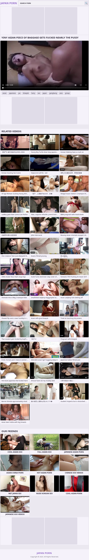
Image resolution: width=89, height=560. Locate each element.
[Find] (86, 3)
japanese (12, 93)
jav (19, 93)
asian (5, 93)
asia (61, 93)
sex (39, 93)
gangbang (53, 93)
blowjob (26, 93)
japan (45, 93)
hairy (33, 93)
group (67, 93)
